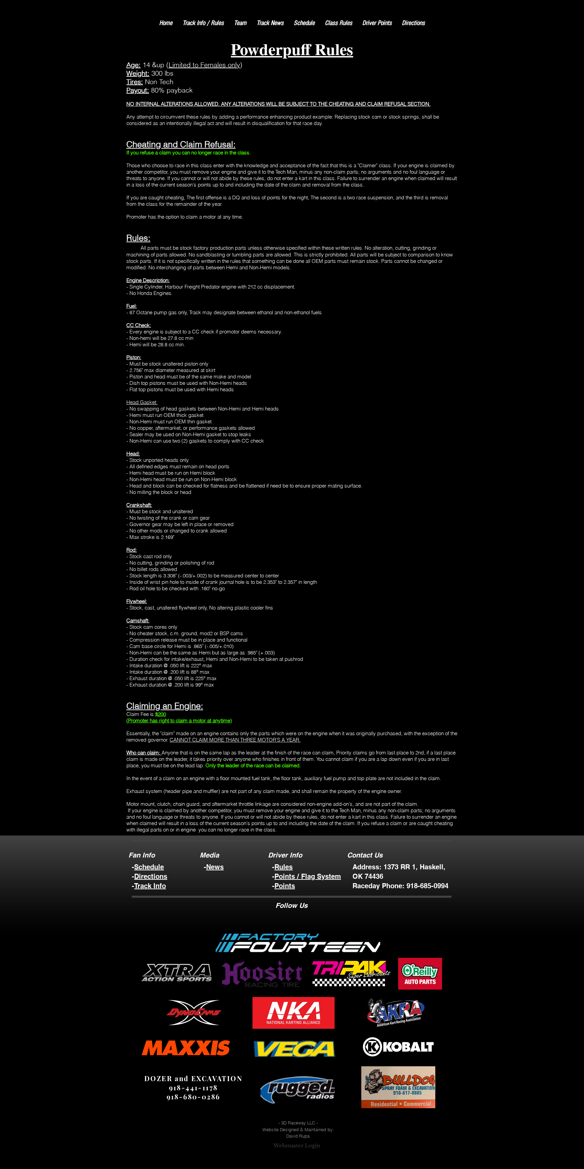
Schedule (149, 867)
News (215, 867)
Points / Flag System (307, 876)
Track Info (150, 886)
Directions (150, 876)
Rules (283, 867)
